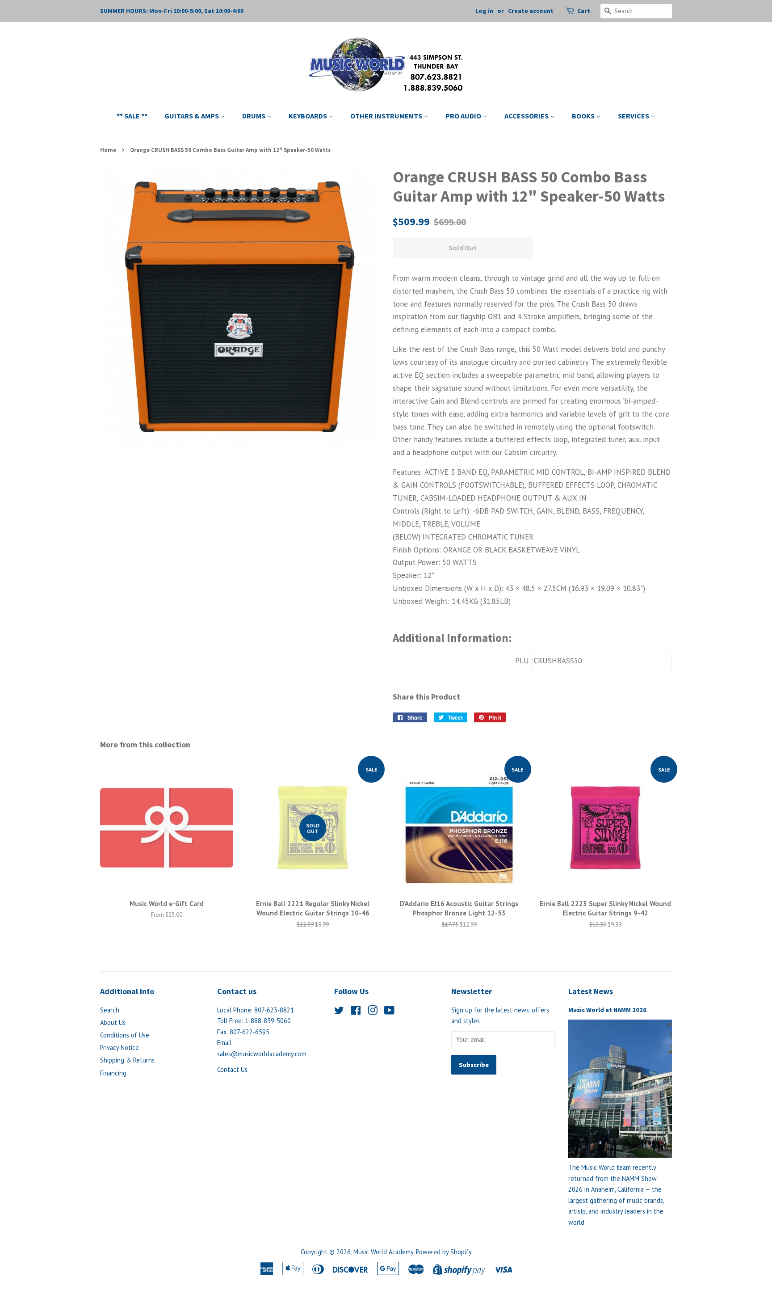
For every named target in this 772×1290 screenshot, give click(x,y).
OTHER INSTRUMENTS (387, 115)
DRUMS (254, 115)
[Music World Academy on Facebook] (356, 1012)
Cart (583, 11)
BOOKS (584, 115)
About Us (113, 1022)
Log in (484, 11)
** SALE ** (132, 115)
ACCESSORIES (527, 115)
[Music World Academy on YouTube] (389, 1012)
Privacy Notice (119, 1047)
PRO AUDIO (463, 115)
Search (109, 1010)
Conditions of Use (124, 1035)
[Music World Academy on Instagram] (373, 1012)
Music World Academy (383, 1252)
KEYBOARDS (308, 115)
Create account (531, 11)
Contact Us (232, 1069)
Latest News (590, 991)
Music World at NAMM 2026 (607, 1010)
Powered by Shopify (444, 1252)
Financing (113, 1073)
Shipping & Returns (127, 1060)
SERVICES (634, 115)
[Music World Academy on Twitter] (339, 1012)
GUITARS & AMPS (192, 115)
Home (108, 149)
